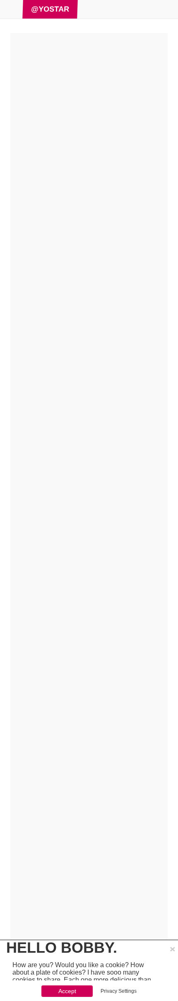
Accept (67, 991)
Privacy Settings (119, 991)
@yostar (50, 9)
